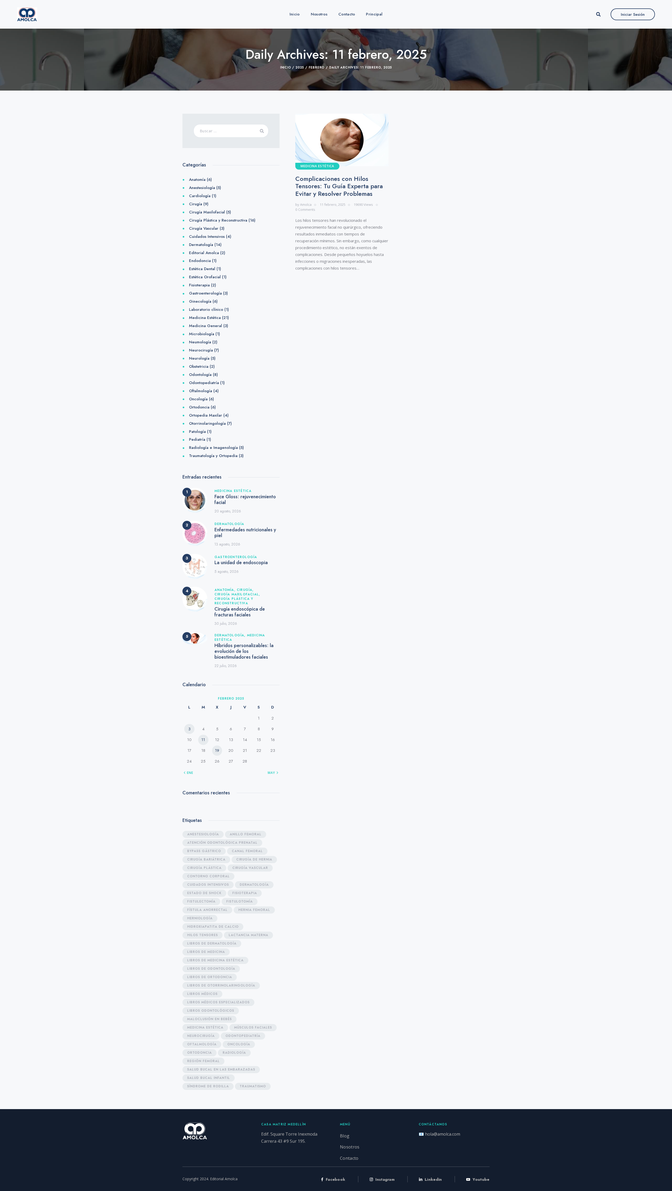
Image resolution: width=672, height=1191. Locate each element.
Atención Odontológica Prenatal (222, 842)
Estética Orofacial (205, 277)
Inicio (285, 67)
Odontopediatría (204, 383)
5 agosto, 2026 (226, 571)
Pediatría (197, 439)
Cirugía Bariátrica (206, 859)
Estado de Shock (204, 893)
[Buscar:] (231, 130)
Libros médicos (202, 993)
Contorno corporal (208, 876)
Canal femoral (247, 851)
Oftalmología (200, 391)
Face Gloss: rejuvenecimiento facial (245, 499)
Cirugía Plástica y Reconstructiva (218, 220)
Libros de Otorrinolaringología (221, 985)
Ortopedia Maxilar (205, 415)
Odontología (200, 374)
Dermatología (201, 245)
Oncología (198, 399)
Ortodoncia (199, 407)
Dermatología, (230, 635)
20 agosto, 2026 (227, 511)
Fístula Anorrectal (207, 909)
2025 (300, 67)
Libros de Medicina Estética (215, 960)
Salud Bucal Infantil (208, 1077)
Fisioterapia (199, 285)
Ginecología (200, 301)
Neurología (199, 358)
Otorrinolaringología (207, 423)
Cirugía (195, 204)
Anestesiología (202, 188)
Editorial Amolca (204, 253)
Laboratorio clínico (206, 309)
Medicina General (205, 326)
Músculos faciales (253, 1027)
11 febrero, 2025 (332, 204)
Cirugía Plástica (204, 867)
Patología (197, 431)
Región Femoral (203, 1061)
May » (273, 773)
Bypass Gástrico (204, 851)
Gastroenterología (205, 293)
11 (203, 740)
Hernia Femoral (254, 909)
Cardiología (200, 196)
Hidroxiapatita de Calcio (213, 926)
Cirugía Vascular (203, 228)
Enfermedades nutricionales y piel (245, 532)
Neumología (200, 342)
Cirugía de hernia (254, 859)
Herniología (200, 918)
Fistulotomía (239, 901)
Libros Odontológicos (210, 1010)
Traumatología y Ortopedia (213, 456)
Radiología (234, 1052)
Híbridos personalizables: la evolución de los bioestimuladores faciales (244, 651)
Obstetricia (198, 366)
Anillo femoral (245, 834)
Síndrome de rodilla (208, 1086)
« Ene (188, 773)
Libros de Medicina (206, 951)
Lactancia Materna (248, 935)
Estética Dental (202, 269)
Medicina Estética (317, 166)
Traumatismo (253, 1086)
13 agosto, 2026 (227, 544)
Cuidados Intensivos (207, 236)
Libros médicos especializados (218, 1002)
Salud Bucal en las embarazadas (221, 1069)
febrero (317, 67)
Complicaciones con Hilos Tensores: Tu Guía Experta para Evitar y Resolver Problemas (339, 186)
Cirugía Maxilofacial (207, 212)
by (303, 204)
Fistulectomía (201, 901)
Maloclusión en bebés (209, 1019)
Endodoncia (200, 261)
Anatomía (197, 179)
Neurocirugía (201, 350)
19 (217, 750)
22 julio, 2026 (225, 665)
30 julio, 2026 (225, 623)
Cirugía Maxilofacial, (237, 594)
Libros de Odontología (211, 968)
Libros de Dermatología (212, 943)
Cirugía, (245, 589)
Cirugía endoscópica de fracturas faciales (239, 612)
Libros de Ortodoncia (209, 977)
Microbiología (201, 334)
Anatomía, (225, 589)
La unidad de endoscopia (241, 562)
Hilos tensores (202, 935)
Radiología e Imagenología (213, 447)
